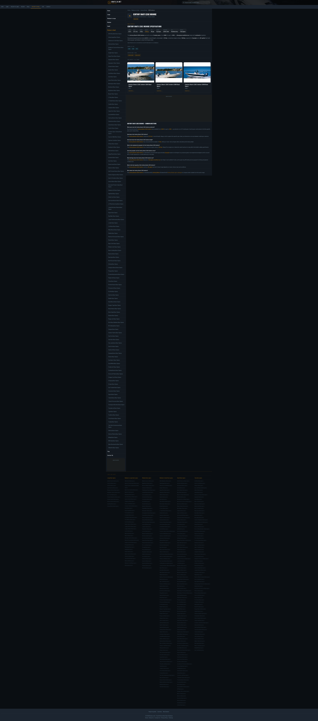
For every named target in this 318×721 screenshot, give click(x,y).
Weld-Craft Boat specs (200, 645)
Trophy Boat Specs (113, 421)
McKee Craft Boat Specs (114, 247)
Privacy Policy (164, 717)
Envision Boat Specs (113, 157)
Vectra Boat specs (181, 684)
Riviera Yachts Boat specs (113, 501)
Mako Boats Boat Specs (114, 229)
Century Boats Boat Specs (115, 118)
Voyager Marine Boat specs (183, 691)
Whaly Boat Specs (112, 437)
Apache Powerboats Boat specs (132, 483)
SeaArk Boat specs (199, 611)
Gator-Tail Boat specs (199, 547)
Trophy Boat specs (164, 673)
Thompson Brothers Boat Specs (116, 404)
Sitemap (171, 717)
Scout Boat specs (146, 556)
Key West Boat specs (164, 570)
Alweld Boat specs (199, 492)
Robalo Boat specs (164, 613)
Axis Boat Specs (112, 76)
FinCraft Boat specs (199, 535)
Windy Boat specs (129, 565)
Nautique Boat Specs (113, 257)
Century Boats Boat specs (165, 522)
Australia (160, 711)
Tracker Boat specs (199, 631)
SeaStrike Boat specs (182, 627)
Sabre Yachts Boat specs (130, 553)
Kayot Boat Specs (112, 212)
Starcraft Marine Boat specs (166, 643)
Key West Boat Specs (113, 216)
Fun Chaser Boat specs (182, 535)
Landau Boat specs (181, 556)
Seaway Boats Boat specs (165, 629)
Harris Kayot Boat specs (182, 547)
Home (2, 6)
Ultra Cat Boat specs (199, 636)
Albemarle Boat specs (130, 480)
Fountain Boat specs (129, 515)
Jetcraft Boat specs (146, 524)
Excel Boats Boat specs (200, 531)
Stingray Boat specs (164, 647)
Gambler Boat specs (199, 542)
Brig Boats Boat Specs (114, 90)
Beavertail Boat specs (199, 506)
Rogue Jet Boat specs (165, 615)
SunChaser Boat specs (182, 657)
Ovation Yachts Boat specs (131, 542)
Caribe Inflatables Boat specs (201, 519)
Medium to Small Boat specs (166, 478)
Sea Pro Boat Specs (113, 346)
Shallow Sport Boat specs (183, 631)
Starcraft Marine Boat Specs (115, 374)
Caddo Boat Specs (113, 104)
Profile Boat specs (164, 604)
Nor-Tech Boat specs (112, 494)
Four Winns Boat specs (130, 519)
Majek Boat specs (198, 574)
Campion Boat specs (164, 515)
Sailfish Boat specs (146, 554)
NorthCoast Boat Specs (114, 260)
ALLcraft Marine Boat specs (201, 487)
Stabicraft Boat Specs (114, 367)
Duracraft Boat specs (199, 526)
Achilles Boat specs (199, 480)
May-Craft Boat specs (164, 581)
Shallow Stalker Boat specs (201, 613)
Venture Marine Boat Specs (115, 434)
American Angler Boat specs (201, 494)
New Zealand (166, 711)
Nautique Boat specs (164, 588)
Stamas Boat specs (146, 565)
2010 (137, 48)
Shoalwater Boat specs (200, 615)
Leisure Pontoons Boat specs (184, 558)
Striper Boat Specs (113, 384)
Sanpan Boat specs (164, 618)
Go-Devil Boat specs (199, 556)
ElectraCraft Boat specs (182, 531)
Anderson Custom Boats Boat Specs (115, 48)
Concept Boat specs (146, 494)
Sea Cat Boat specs (181, 618)
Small (28, 6)
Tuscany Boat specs (181, 682)
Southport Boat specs (165, 634)
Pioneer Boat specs (181, 599)
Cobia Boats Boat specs (165, 526)
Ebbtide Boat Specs (113, 150)
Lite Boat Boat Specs (113, 226)
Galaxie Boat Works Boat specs (184, 540)
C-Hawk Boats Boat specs (165, 510)
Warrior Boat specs (181, 693)
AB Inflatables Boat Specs (114, 33)
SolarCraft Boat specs (199, 620)
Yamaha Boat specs (181, 702)
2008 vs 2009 (130, 55)
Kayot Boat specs (163, 567)
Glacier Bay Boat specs (147, 517)
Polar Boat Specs (112, 281)
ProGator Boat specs (199, 602)
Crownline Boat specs (147, 499)
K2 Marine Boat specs (199, 563)
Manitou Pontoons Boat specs (166, 576)
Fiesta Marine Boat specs (147, 515)
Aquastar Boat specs (199, 496)
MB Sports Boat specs (182, 572)
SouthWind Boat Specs (114, 363)
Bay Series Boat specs (200, 503)
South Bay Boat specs (182, 647)
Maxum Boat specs (129, 535)
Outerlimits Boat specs (147, 540)
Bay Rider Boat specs (182, 492)
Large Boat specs (111, 478)
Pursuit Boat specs (146, 549)
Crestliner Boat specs (182, 526)
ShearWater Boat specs (182, 634)
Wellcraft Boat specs (129, 560)
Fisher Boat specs (181, 533)
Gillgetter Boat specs (199, 551)
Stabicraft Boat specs (164, 638)
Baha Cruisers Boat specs (148, 480)
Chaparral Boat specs (129, 501)
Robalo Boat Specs (113, 315)
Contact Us (110, 455)
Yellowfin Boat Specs (113, 447)
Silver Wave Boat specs (182, 638)
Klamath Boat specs (199, 565)
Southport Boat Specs (114, 360)
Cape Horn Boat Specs (114, 111)
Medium (23, 6)
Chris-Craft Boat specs (130, 503)
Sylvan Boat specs (181, 673)
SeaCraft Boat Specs (113, 349)
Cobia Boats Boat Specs (114, 124)
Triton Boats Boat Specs (114, 418)
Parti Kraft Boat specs (182, 595)
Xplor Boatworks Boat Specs (115, 444)
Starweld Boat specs (199, 624)
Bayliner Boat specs (129, 492)
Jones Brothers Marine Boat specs (167, 565)
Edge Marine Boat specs (165, 542)
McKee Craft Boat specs (165, 583)
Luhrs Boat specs (129, 531)
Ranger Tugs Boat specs (165, 608)
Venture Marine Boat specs (166, 679)
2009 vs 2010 (137, 55)
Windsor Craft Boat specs (130, 563)
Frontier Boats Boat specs (200, 540)
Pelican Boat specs (199, 590)
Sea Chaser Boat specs (182, 620)
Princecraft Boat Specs (114, 288)
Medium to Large (15, 6)
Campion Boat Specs (113, 107)
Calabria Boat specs (181, 510)
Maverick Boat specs (181, 570)
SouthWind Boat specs (165, 636)
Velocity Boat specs (164, 677)
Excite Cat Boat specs (130, 510)
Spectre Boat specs (146, 561)
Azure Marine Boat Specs (114, 80)
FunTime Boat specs (129, 521)
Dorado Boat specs (146, 503)
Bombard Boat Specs (113, 87)
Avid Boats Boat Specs (114, 73)
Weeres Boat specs (181, 695)
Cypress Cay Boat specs (165, 535)
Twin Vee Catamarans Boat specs (167, 675)
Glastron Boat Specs (113, 167)
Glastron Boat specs (164, 551)
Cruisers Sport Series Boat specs (167, 531)
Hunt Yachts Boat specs (112, 487)
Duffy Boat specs (181, 528)
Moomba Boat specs (181, 581)
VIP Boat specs (180, 689)
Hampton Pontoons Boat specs (202, 558)
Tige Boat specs (163, 666)
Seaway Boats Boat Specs (115, 353)
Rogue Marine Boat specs (200, 608)
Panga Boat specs (164, 592)
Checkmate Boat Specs (114, 121)
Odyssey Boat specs (181, 588)
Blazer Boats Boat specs (182, 506)
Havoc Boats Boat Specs (114, 181)
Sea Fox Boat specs (164, 620)
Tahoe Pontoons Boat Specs (115, 401)
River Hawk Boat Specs (114, 312)
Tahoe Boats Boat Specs (114, 397)
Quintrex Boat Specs (113, 295)
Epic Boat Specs (112, 161)
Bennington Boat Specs (114, 83)
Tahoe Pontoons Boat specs (166, 661)
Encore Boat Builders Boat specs (202, 528)
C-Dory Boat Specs (113, 97)
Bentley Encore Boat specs (183, 499)
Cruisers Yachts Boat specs (131, 505)
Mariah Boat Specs (113, 240)
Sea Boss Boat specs (182, 615)
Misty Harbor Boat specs (182, 576)
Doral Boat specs (128, 508)
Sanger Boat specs (181, 613)
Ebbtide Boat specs (164, 540)
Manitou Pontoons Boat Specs (116, 236)
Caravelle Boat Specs (113, 114)
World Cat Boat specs (147, 567)
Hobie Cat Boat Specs (113, 197)
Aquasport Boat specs (165, 492)
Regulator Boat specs (147, 551)
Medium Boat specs (146, 478)
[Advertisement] (116, 465)
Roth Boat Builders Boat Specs (116, 322)
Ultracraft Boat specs (199, 638)
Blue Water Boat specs (182, 508)
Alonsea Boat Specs (113, 44)
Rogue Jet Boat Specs (114, 319)
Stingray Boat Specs (113, 380)
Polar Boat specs (163, 597)
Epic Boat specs (163, 547)
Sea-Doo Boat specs (181, 624)
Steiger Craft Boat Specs (114, 377)
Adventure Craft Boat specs (166, 485)
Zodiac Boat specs (181, 705)
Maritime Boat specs (181, 567)
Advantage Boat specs (165, 483)
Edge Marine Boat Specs (114, 154)
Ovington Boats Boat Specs (115, 267)
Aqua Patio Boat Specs (114, 56)
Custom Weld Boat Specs (114, 137)
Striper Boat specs (164, 650)
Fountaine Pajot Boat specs (131, 517)
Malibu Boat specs (164, 574)
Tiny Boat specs (198, 478)
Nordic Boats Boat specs (147, 538)
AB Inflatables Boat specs (165, 480)
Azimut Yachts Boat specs (113, 480)
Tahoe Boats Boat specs (165, 659)
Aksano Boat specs (199, 485)
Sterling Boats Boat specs (200, 627)
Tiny (43, 6)
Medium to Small (36, 6)
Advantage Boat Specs (114, 37)
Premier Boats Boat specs (166, 599)
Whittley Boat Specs (113, 440)
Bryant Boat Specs (113, 94)
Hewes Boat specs (181, 549)
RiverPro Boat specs (199, 606)
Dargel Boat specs (199, 524)
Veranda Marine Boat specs (183, 686)
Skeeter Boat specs (181, 641)
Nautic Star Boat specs (182, 583)
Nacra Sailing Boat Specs (114, 250)
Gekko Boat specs (181, 545)
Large (7, 6)
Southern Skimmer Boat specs (202, 622)
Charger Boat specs (181, 519)
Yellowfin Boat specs (164, 686)
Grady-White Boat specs (147, 519)
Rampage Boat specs (129, 547)
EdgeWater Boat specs (147, 508)
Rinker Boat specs (129, 551)
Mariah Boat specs (164, 579)
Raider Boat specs (164, 606)
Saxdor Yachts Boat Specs (115, 332)
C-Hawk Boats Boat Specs (115, 100)
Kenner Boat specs (181, 551)
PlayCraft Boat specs (164, 595)
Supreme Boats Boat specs (201, 629)
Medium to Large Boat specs (131, 478)
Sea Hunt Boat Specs (113, 339)
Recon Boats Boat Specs (114, 308)
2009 (133, 48)
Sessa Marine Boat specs (113, 506)
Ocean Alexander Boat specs (113, 496)
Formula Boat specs (129, 512)
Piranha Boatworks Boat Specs (116, 274)
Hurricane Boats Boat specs (166, 561)
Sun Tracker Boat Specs (114, 387)
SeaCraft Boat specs (164, 627)
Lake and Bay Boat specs (200, 567)
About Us (151, 717)
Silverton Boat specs (129, 556)
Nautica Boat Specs (113, 253)
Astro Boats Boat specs (182, 490)
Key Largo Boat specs (182, 554)
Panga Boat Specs (113, 271)
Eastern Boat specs (146, 506)
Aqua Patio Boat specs (165, 490)
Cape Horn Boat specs (165, 517)
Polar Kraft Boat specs (199, 595)
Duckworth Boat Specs (114, 147)
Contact (48, 6)
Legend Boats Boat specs (200, 570)
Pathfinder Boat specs (182, 597)
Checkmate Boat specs (165, 524)
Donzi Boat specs (146, 501)
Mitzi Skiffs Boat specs (200, 581)
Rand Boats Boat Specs (114, 301)
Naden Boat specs (199, 586)
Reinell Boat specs (181, 608)
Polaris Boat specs (199, 597)
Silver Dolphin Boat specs (200, 618)
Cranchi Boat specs (111, 483)
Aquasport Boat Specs (114, 63)
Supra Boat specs (164, 657)
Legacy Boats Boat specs (130, 528)
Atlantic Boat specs (164, 494)
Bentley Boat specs (181, 496)
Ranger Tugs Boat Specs (114, 305)
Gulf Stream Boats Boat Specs (116, 171)
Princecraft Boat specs (165, 602)
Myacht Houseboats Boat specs (132, 540)
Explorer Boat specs (199, 533)
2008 (129, 48)
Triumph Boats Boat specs (183, 679)
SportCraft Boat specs (147, 563)
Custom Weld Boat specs (165, 533)
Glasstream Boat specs (165, 549)
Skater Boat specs (164, 631)
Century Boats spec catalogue (175, 172)
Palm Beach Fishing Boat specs (184, 590)
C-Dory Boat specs (164, 508)
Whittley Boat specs (164, 684)
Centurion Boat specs (147, 487)
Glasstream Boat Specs (114, 164)
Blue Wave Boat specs (199, 512)
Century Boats (143, 10)
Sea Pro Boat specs (164, 624)
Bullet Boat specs (198, 515)
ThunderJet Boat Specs (114, 408)
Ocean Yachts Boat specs (113, 499)
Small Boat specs (181, 478)
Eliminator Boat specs (147, 510)
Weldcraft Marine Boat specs (166, 682)
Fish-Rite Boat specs (199, 538)
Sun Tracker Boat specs (165, 652)
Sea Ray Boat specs (111, 503)
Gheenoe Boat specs (199, 549)
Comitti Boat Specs (113, 128)
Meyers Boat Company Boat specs (202, 576)
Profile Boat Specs (113, 291)
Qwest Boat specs (199, 604)
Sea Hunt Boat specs (164, 622)
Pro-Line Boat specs (146, 545)
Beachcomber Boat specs (183, 494)
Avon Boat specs (198, 499)
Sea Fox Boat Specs (113, 336)
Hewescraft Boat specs (165, 558)
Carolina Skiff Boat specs (182, 515)
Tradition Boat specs (164, 668)
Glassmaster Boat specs (200, 554)
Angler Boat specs (164, 487)
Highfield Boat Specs (113, 193)
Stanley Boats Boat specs (165, 641)
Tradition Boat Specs (113, 415)
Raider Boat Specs (113, 298)
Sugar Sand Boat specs (182, 654)
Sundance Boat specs (182, 661)
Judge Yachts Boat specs (130, 526)
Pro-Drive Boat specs (199, 599)
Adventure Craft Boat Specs (115, 40)
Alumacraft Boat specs (182, 483)
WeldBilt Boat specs (199, 647)
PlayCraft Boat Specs (113, 277)
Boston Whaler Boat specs (148, 485)
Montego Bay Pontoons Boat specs (202, 583)
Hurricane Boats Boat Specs (115, 200)
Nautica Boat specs (164, 586)
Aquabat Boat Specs (113, 59)
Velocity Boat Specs (113, 430)
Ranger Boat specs (181, 606)
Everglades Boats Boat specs (148, 512)
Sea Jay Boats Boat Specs (115, 343)
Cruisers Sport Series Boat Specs (115, 132)
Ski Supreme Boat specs (182, 643)
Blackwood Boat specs (182, 503)
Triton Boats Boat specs (165, 670)
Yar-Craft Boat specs (199, 650)
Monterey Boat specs (147, 535)
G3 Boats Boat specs (181, 538)
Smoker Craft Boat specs (182, 645)
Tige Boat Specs (112, 411)
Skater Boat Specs (113, 356)
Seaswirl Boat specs (146, 558)
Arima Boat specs (181, 487)
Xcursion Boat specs (182, 698)
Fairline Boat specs (111, 485)
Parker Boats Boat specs (147, 542)
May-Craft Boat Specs (114, 243)
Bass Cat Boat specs (199, 501)
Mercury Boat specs (181, 574)
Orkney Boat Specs (113, 264)
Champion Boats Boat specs (183, 517)
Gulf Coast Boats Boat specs (148, 522)
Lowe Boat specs (181, 561)
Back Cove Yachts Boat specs (131, 489)
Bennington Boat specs (165, 503)
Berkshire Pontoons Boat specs (184, 501)
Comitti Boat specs (164, 528)
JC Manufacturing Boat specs (166, 563)
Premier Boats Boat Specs (115, 284)
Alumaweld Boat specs (182, 485)
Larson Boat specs (146, 531)
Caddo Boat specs (164, 512)
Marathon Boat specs (182, 565)
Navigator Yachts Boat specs (113, 492)
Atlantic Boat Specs (113, 66)
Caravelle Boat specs (164, 519)
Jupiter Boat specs (146, 526)
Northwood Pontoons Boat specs (202, 588)
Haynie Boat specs (199, 561)
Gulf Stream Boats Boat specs (166, 554)
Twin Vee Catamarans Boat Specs (115, 426)
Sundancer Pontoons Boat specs (184, 663)
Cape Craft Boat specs (182, 512)
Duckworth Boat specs (165, 538)
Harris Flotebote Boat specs (166, 556)
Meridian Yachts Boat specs (131, 537)
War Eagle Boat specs (199, 643)
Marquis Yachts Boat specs (113, 490)
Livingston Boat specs (200, 572)
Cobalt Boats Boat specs (147, 492)
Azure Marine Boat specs (165, 501)
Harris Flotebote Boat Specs (115, 178)
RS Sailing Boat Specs (113, 325)
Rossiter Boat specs (181, 611)
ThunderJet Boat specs (165, 663)
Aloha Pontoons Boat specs (183, 480)
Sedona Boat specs (181, 629)
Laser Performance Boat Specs (116, 219)
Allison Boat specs (199, 490)
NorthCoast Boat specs (165, 590)
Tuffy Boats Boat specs (200, 634)
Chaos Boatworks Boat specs (201, 522)
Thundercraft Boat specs (182, 675)
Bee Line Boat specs (199, 508)
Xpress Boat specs (181, 700)
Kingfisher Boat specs (147, 528)
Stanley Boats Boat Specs (115, 370)
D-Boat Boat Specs (113, 143)
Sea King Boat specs (181, 622)
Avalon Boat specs (164, 496)
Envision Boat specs (164, 545)
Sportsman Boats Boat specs (183, 650)
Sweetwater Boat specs (182, 670)
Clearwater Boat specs (182, 522)
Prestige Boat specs (129, 544)
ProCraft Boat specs (181, 604)
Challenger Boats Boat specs (148, 490)
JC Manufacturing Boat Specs (115, 204)
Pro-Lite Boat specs (181, 602)
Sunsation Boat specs (165, 654)
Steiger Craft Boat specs (165, 645)
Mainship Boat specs (129, 533)
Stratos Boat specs (181, 652)
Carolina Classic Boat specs (131, 496)
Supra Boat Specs (113, 394)
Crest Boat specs (181, 524)
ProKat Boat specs (146, 547)
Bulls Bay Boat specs (199, 517)
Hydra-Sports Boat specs (130, 524)
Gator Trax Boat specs (199, 545)
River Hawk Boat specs (165, 611)
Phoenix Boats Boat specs (200, 592)
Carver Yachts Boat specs (130, 499)
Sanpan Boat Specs (113, 329)
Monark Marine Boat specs (183, 579)
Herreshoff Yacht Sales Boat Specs (115, 185)
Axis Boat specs (163, 499)
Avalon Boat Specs (113, 70)
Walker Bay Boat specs (200, 641)
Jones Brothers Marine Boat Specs (115, 208)
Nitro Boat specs (181, 586)
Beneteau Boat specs (129, 494)
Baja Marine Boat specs (147, 483)
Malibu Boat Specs (113, 233)
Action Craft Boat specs (200, 483)
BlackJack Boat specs (199, 510)
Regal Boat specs (129, 549)
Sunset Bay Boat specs (182, 666)
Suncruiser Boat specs (182, 659)
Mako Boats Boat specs (165, 572)
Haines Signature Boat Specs (115, 174)
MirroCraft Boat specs (199, 579)
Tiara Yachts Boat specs (130, 558)
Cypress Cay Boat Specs (114, 140)
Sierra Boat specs (181, 636)
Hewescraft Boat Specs (114, 190)
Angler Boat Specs (113, 52)
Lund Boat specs (181, 563)
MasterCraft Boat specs (147, 533)
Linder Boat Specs (113, 223)
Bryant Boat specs (164, 506)
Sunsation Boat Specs (114, 391)
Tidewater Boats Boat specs (183, 677)
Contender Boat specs (147, 496)
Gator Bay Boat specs (182, 542)
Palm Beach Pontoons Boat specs (184, 592)
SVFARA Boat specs (181, 668)
